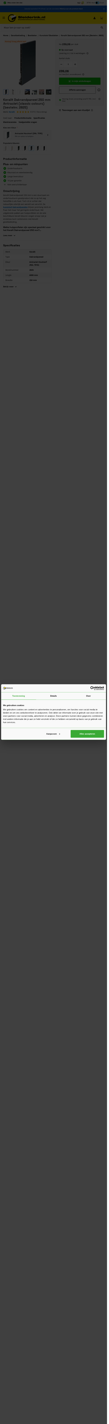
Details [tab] (53, 696)
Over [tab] (88, 696)
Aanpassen (51, 734)
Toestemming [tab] (18, 696)
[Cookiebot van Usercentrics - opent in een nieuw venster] (92, 688)
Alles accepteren (87, 734)
